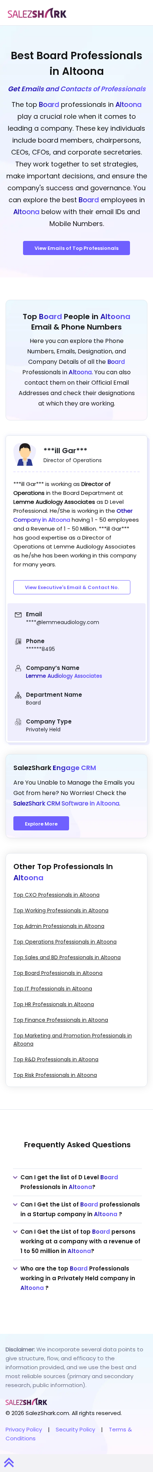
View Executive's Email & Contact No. (72, 587)
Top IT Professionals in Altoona (52, 988)
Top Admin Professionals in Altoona (58, 926)
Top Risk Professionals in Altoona (55, 1075)
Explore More (41, 823)
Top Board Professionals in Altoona (57, 973)
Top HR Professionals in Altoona (53, 1004)
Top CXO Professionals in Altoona (56, 895)
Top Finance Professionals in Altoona (60, 1020)
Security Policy (75, 1429)
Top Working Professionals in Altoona (60, 910)
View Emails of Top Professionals (76, 248)
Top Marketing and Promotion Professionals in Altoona (72, 1039)
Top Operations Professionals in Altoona (65, 941)
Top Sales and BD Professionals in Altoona (67, 957)
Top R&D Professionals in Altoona (55, 1059)
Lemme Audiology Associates (64, 676)
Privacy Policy (24, 1429)
